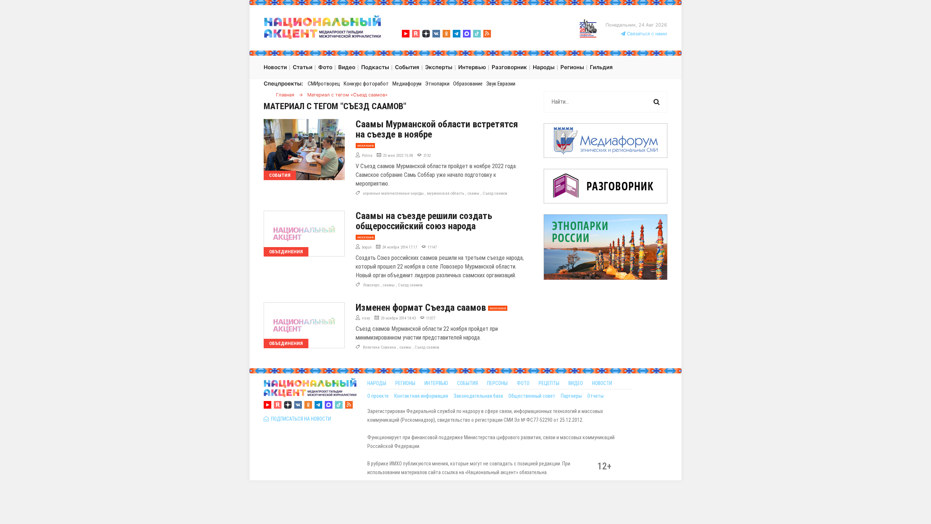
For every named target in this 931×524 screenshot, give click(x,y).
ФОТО (523, 383)
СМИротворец (324, 83)
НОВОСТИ (602, 383)
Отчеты (595, 396)
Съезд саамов (495, 193)
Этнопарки (437, 83)
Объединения (286, 251)
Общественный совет (531, 396)
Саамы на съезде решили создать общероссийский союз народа (424, 221)
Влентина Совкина (379, 347)
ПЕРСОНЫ (497, 383)
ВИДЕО (575, 383)
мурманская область (445, 193)
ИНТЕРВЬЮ (436, 383)
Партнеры (571, 396)
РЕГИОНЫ (405, 383)
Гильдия (601, 67)
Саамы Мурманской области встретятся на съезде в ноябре (437, 129)
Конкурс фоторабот (366, 83)
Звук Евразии (500, 83)
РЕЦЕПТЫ (549, 383)
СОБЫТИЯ (467, 383)
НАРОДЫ (376, 383)
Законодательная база (478, 396)
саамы (473, 193)
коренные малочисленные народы (393, 193)
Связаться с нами (646, 33)
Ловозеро (371, 285)
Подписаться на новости (300, 419)
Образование (468, 83)
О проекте (378, 396)
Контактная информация (421, 396)
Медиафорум (406, 83)
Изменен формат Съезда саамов (421, 307)
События (280, 175)
